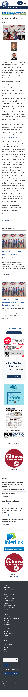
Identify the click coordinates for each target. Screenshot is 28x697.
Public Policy (7, 587)
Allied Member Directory (14, 365)
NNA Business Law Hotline (10, 598)
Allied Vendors (7, 616)
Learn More (13, 472)
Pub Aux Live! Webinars (9, 629)
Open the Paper (14, 440)
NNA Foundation (8, 644)
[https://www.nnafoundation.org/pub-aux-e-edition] (14, 417)
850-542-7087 (15, 670)
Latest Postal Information (10, 589)
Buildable (10, 685)
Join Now (6, 596)
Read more (5, 274)
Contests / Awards (8, 635)
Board (5, 651)
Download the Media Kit (14, 332)
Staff (5, 649)
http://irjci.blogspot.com (10, 137)
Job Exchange (7, 624)
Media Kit (6, 609)
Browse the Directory (14, 376)
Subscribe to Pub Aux (9, 607)
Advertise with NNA (14, 328)
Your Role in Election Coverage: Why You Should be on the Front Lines (13, 302)
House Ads (6, 622)
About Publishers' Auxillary (10, 605)
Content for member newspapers (12, 618)
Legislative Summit (8, 637)
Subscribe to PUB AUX (14, 443)
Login (20, 3)
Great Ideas (6, 620)
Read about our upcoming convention (12, 489)
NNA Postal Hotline (8, 600)
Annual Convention (8, 633)
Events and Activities (9, 594)
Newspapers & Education (10, 626)
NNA (5, 642)
